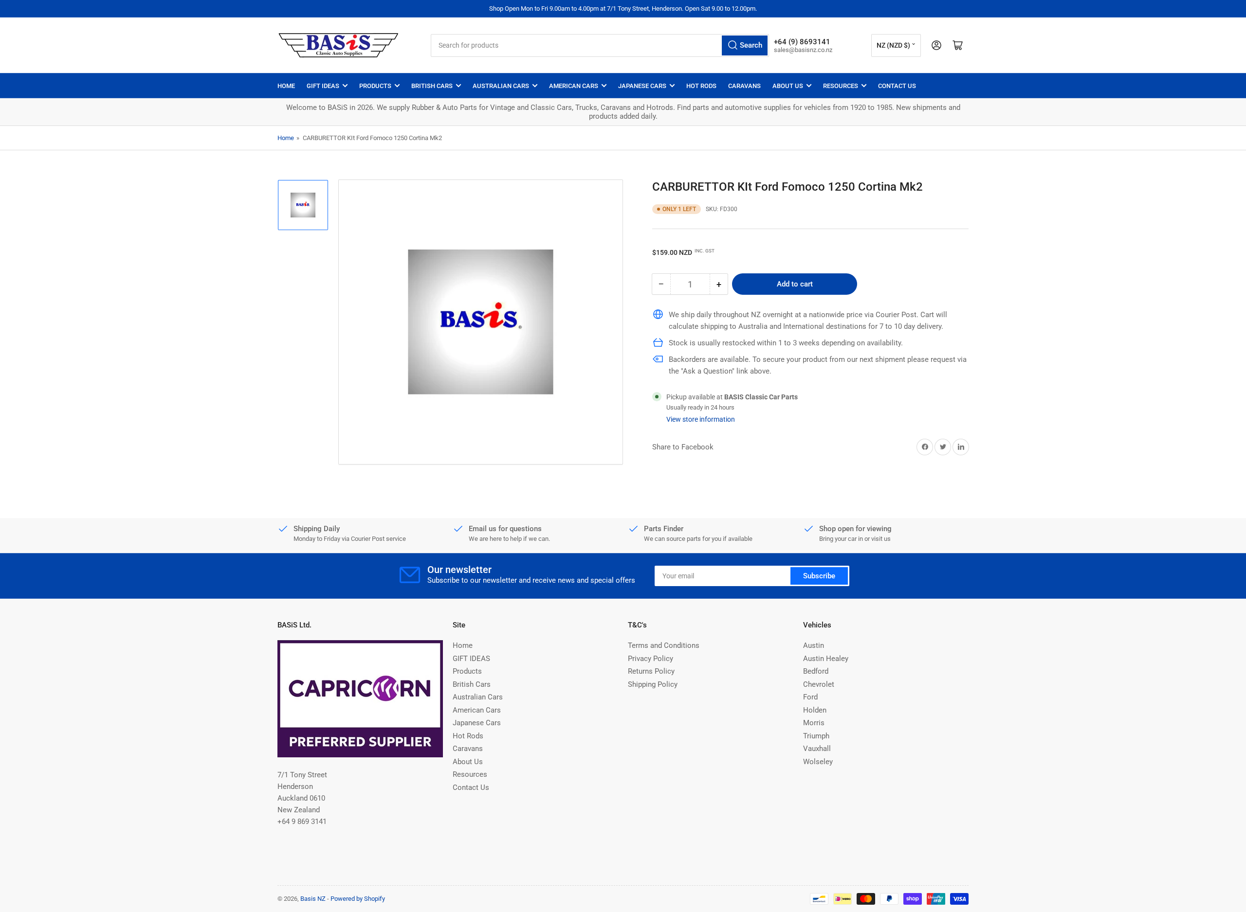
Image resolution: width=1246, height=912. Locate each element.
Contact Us (897, 85)
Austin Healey (825, 658)
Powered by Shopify (357, 898)
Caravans (744, 85)
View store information (700, 419)
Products (375, 85)
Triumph (816, 736)
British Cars (432, 85)
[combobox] (600, 45)
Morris (814, 722)
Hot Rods (701, 85)
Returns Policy (651, 671)
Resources (840, 85)
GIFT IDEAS (323, 85)
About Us (787, 85)
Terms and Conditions (663, 645)
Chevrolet (818, 684)
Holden (814, 710)
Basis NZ (313, 898)
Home (286, 85)
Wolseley (818, 761)
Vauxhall (817, 748)
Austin (813, 645)
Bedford (815, 671)
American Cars (573, 85)
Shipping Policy (653, 684)
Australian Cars (501, 85)
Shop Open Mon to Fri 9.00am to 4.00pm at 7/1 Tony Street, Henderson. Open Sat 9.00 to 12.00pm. (623, 8)
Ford (810, 697)
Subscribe (819, 576)
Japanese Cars (642, 85)
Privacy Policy (650, 658)
